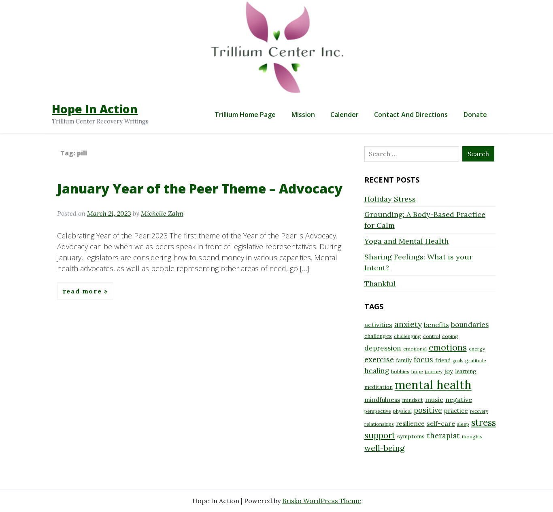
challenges (378, 336)
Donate (475, 114)
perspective (377, 411)
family (404, 360)
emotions (448, 347)
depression (382, 348)
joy (449, 371)
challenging (407, 336)
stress (483, 422)
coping (450, 336)
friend (443, 360)
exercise (379, 359)
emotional (415, 349)
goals (458, 360)
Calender (344, 114)
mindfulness (382, 400)
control (431, 336)
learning (465, 371)
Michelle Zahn (162, 213)
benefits (436, 325)
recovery (479, 411)
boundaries (470, 324)
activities (378, 325)
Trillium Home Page (245, 114)
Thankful (380, 283)
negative (458, 399)
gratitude (475, 360)
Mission (303, 114)
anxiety (408, 324)
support (379, 435)
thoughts (472, 436)
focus (423, 359)
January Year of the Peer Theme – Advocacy (199, 188)
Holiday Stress (390, 199)
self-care (441, 423)
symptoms (411, 436)
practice (456, 410)
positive (428, 410)
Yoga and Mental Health (406, 241)
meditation (378, 387)
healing (376, 370)
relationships (379, 424)
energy (477, 349)
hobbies (400, 371)
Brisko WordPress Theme (321, 501)
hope (417, 371)
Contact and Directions (411, 114)
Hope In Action (95, 109)
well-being (384, 448)
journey (433, 371)
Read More (83, 291)
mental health (433, 384)
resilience (410, 423)
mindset (412, 400)
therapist (443, 435)
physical (402, 411)
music (434, 399)
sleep (463, 424)
